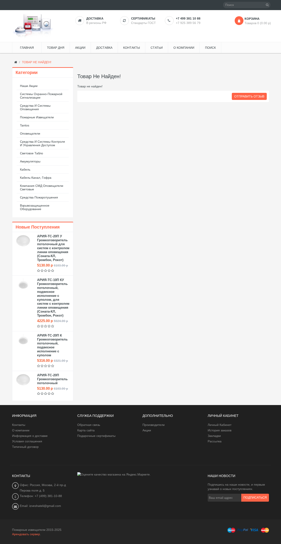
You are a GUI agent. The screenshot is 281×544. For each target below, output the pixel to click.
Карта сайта (86, 430)
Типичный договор (25, 447)
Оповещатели (30, 133)
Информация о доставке (30, 436)
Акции (146, 430)
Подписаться (255, 497)
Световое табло (31, 153)
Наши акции (29, 86)
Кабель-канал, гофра (35, 177)
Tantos (24, 125)
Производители (153, 425)
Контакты (18, 425)
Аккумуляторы (30, 161)
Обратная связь (88, 425)
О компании (20, 430)
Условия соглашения (27, 441)
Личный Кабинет (219, 425)
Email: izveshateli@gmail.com (40, 506)
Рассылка (215, 441)
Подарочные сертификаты (96, 436)
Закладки (214, 436)
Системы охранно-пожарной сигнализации (41, 95)
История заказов (219, 430)
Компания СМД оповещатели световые (41, 187)
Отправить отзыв (249, 96)
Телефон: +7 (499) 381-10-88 (41, 496)
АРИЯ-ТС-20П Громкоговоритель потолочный (52, 379)
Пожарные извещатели (37, 117)
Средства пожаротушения (39, 197)
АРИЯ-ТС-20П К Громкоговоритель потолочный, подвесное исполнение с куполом (52, 345)
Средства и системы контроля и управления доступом (42, 143)
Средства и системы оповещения (35, 107)
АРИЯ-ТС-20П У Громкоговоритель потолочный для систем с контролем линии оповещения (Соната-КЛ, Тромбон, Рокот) (53, 248)
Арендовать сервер (26, 534)
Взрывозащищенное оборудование (34, 207)
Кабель (25, 169)
